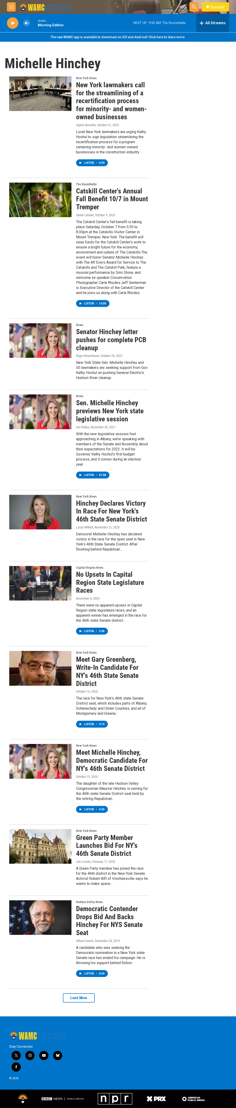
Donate (217, 7)
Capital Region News (89, 567)
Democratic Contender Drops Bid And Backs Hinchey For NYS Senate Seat (109, 921)
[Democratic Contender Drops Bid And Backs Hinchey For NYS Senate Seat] (40, 917)
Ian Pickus (82, 427)
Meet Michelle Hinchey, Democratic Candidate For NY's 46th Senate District (112, 760)
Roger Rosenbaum (87, 356)
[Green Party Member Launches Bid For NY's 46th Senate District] (40, 846)
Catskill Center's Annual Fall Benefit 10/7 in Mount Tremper (112, 199)
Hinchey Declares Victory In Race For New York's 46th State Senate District (111, 511)
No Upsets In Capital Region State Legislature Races (110, 582)
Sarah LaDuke (85, 215)
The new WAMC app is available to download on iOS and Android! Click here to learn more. (118, 37)
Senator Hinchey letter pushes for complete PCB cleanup (111, 340)
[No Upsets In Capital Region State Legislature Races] (40, 583)
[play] (12, 23)
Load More (78, 998)
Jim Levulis (83, 861)
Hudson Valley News (89, 902)
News (79, 325)
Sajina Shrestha (86, 125)
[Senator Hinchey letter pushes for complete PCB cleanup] (40, 340)
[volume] (26, 23)
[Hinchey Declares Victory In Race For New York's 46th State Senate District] (40, 512)
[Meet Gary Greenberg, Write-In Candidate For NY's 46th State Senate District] (40, 668)
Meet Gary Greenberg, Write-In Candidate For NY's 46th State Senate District (107, 671)
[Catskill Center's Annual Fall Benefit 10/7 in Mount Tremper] (40, 200)
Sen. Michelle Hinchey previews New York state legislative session (110, 411)
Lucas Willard (84, 527)
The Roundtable (86, 184)
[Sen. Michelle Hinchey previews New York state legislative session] (40, 411)
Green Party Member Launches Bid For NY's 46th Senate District (107, 846)
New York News (86, 78)
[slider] (34, 22)
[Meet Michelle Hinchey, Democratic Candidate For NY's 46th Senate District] (40, 761)
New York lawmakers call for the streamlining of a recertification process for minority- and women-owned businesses (111, 101)
